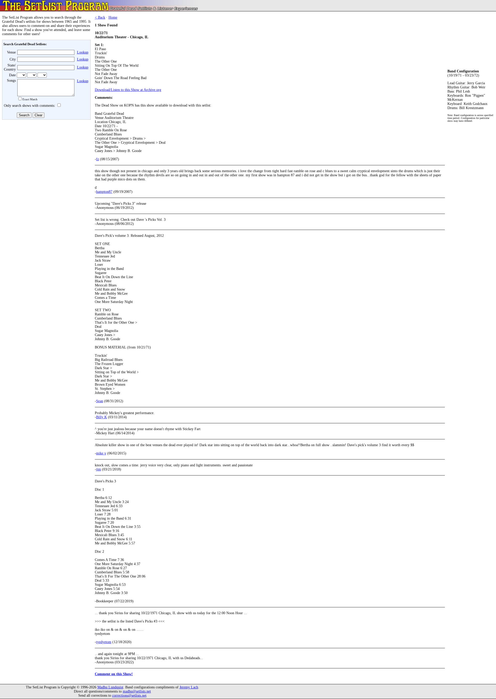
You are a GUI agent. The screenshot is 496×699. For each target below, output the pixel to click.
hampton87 (104, 192)
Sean (99, 401)
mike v (101, 453)
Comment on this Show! (114, 674)
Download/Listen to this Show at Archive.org (128, 90)
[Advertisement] (45, 159)
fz (97, 159)
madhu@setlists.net (137, 691)
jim (98, 469)
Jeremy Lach (189, 687)
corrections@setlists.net (129, 695)
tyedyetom (103, 642)
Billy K (101, 417)
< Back (100, 17)
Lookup (82, 52)
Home (113, 17)
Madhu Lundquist (110, 687)
